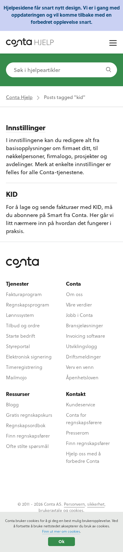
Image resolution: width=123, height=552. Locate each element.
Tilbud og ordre (23, 325)
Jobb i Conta (79, 315)
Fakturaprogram (24, 294)
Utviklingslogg (81, 346)
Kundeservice (80, 404)
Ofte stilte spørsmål (27, 446)
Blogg (12, 404)
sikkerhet (95, 504)
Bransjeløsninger (84, 325)
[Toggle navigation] (113, 43)
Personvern (74, 504)
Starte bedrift (20, 335)
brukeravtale (50, 510)
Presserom (77, 432)
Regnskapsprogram (27, 304)
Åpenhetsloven (82, 377)
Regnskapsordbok (25, 425)
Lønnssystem (20, 315)
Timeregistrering (24, 367)
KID (12, 195)
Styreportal (18, 346)
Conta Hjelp (19, 97)
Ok (61, 541)
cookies (76, 510)
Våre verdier (79, 304)
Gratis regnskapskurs (29, 414)
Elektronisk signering (29, 356)
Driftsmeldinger (83, 356)
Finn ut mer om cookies (61, 531)
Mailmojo (16, 377)
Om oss (74, 294)
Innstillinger (25, 128)
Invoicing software (85, 335)
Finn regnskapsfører (28, 435)
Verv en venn (80, 367)
